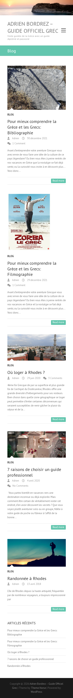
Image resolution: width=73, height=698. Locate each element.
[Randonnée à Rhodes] (36, 553)
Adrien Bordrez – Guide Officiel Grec (32, 27)
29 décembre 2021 (36, 280)
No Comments (20, 485)
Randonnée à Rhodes (26, 578)
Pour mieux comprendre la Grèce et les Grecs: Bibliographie (31, 127)
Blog (10, 114)
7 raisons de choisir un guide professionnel (30, 659)
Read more (58, 180)
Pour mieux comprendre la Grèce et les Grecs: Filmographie (31, 268)
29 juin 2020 (33, 378)
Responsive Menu (63, 30)
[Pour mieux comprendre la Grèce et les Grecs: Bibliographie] (36, 88)
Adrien (15, 138)
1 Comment (18, 143)
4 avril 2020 (33, 480)
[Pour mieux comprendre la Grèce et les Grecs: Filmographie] (36, 222)
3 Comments (55, 378)
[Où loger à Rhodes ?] (36, 347)
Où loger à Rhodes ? (26, 372)
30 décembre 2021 (36, 138)
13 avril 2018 (33, 584)
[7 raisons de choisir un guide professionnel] (36, 444)
